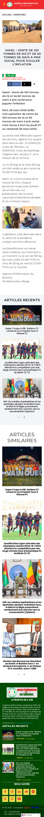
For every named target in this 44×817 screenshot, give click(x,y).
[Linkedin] (19, 792)
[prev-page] (19, 417)
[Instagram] (12, 792)
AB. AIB (11, 75)
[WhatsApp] (12, 799)
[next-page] (23, 417)
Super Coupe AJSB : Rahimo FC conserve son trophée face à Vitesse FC (22, 331)
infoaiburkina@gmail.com (24, 723)
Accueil (7, 14)
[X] (5, 799)
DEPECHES (20, 14)
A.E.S (19, 780)
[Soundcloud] (26, 792)
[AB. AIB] (5, 75)
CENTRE (20, 758)
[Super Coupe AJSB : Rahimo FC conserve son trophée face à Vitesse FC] (22, 315)
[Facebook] (5, 792)
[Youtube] (19, 799)
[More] (34, 84)
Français (28, 815)
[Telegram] (33, 792)
